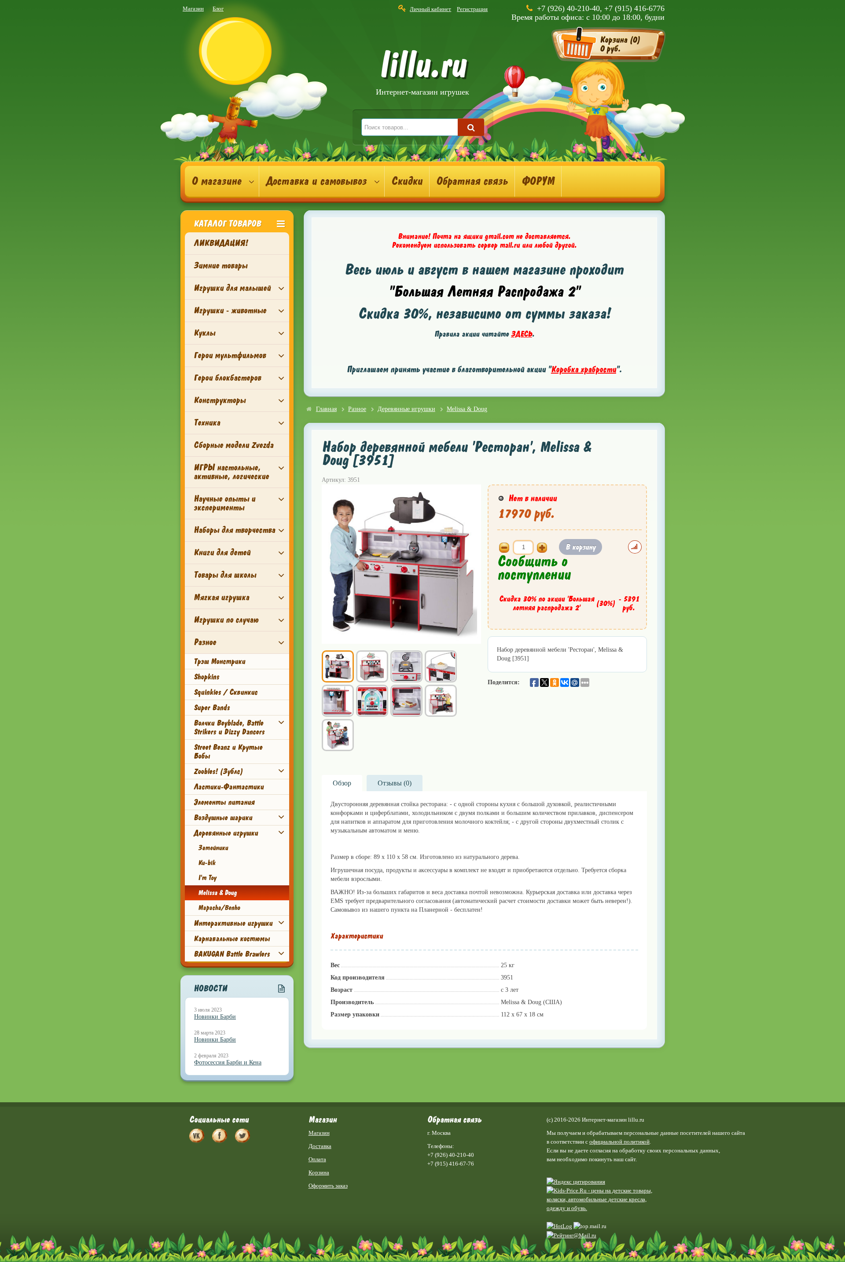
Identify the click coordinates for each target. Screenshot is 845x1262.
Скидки (406, 181)
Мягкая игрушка (221, 597)
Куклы (204, 332)
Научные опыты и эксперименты (224, 503)
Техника (207, 422)
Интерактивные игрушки (233, 923)
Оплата (317, 1159)
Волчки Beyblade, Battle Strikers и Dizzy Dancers (229, 727)
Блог (218, 8)
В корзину (580, 547)
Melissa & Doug (217, 892)
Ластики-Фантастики (229, 787)
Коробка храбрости (583, 369)
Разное (205, 642)
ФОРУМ (538, 181)
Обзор (342, 783)
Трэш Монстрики (219, 661)
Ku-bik (206, 862)
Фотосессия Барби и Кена (227, 1062)
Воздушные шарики (223, 817)
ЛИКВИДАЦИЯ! (221, 243)
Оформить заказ (328, 1185)
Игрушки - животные (230, 310)
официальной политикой (619, 1141)
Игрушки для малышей (232, 287)
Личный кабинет (430, 9)
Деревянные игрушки (226, 833)
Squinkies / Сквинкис (225, 692)
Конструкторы (220, 400)
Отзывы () (394, 783)
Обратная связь (472, 181)
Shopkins (206, 677)
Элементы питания (224, 802)
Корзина (319, 1172)
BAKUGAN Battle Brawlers (232, 954)
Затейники (213, 848)
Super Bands (212, 707)
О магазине (216, 181)
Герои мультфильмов (230, 355)
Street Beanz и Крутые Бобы (228, 751)
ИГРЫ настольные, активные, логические (231, 472)
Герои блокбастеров (227, 377)
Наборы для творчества (234, 530)
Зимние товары (220, 265)
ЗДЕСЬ (521, 334)
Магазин (193, 8)
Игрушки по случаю (226, 619)
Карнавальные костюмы (232, 938)
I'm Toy (207, 877)
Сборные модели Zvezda (233, 445)
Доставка (320, 1146)
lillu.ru (422, 74)
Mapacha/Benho (219, 907)
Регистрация (472, 9)
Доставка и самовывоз (316, 181)
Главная (326, 409)
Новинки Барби (215, 1016)
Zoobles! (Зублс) (218, 771)
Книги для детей (222, 552)
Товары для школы (225, 574)
